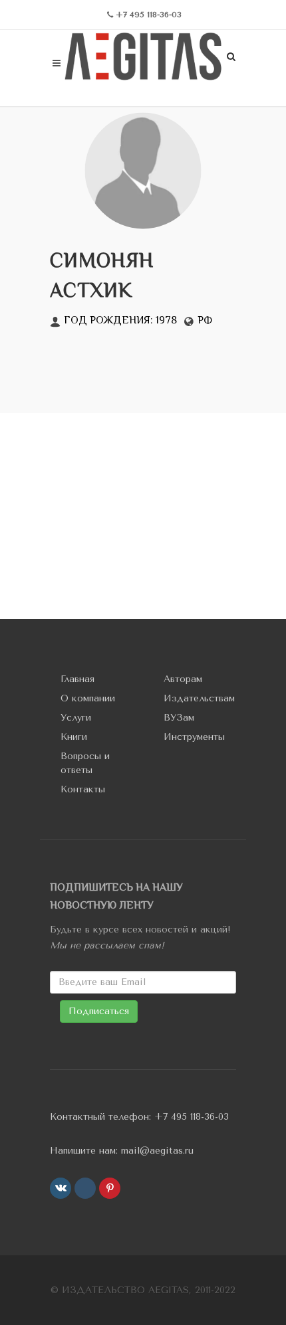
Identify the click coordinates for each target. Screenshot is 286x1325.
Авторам (183, 679)
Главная (77, 679)
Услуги (76, 717)
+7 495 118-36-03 (191, 1116)
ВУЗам (179, 717)
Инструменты (194, 737)
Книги (74, 737)
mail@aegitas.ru (157, 1150)
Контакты (83, 789)
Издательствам (199, 698)
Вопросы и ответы (85, 763)
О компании (88, 698)
